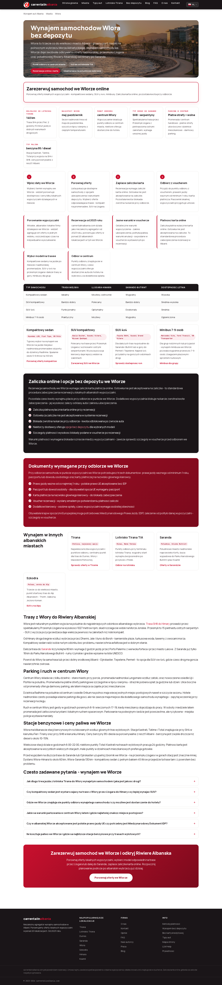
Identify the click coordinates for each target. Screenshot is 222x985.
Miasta (85, 3)
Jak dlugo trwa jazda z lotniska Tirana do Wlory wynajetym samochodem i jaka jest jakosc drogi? (84, 781)
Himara (82, 954)
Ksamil (82, 958)
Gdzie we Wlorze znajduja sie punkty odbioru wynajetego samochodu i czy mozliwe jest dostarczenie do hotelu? (94, 802)
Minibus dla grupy (169, 363)
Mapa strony (168, 942)
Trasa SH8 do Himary (158, 624)
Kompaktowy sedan (40, 330)
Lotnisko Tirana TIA (129, 537)
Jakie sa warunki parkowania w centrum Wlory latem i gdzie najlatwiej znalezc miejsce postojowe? (85, 813)
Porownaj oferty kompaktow (42, 361)
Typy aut (97, 3)
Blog (147, 3)
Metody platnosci (171, 923)
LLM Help (166, 946)
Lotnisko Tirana (114, 3)
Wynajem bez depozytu (174, 928)
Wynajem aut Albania (33, 13)
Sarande (46, 649)
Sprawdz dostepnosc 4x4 (128, 363)
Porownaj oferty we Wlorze (111, 877)
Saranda (165, 537)
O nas (164, 3)
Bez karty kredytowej (173, 932)
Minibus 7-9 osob (171, 330)
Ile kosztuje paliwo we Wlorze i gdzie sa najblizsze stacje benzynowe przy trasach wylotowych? (83, 834)
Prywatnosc (168, 951)
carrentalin (37, 919)
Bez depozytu (134, 3)
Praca (123, 946)
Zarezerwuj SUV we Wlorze (85, 363)
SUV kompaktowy (83, 330)
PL (192, 4)
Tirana (75, 537)
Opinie (124, 932)
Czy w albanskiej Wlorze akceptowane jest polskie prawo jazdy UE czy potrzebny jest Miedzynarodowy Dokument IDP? (97, 823)
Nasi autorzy (127, 942)
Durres (82, 936)
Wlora (82, 945)
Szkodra (32, 578)
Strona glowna (70, 3)
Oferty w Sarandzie (170, 565)
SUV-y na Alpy (34, 605)
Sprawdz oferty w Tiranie (84, 565)
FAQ (155, 3)
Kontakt (175, 3)
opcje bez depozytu (77, 427)
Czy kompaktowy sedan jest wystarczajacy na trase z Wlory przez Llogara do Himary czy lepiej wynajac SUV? (91, 791)
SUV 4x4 (121, 330)
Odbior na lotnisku (125, 565)
